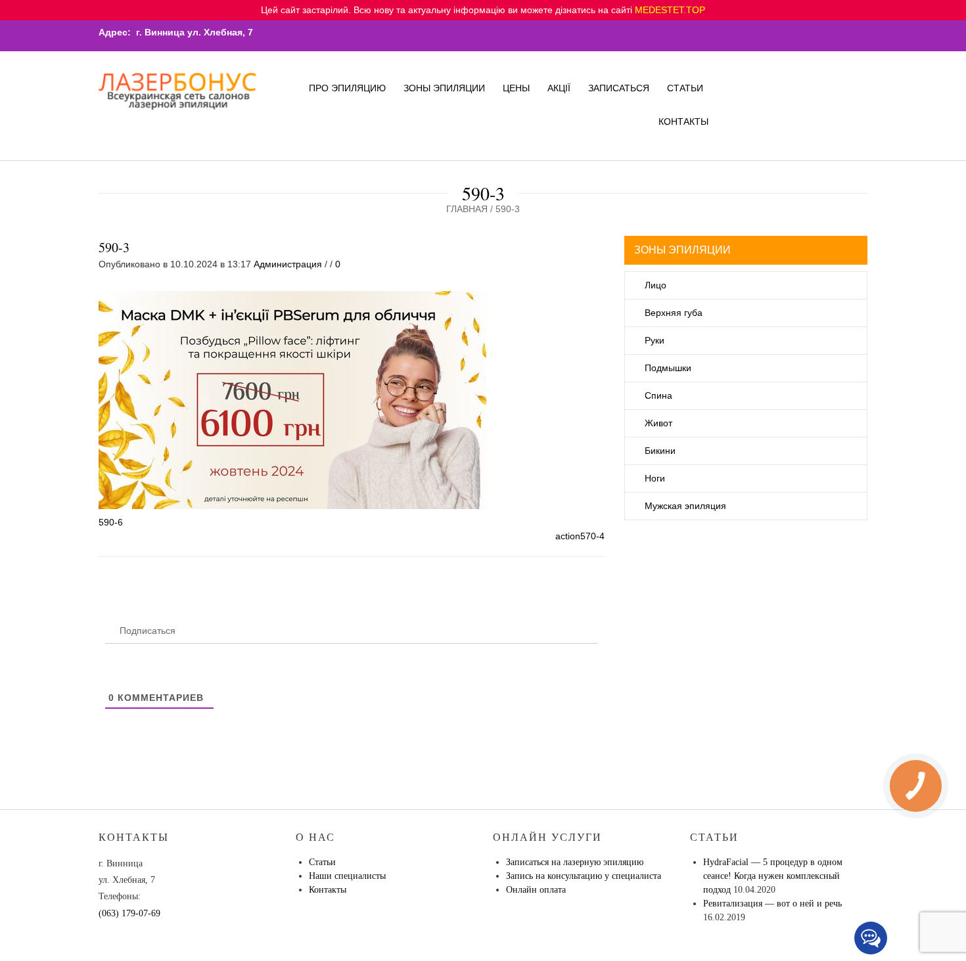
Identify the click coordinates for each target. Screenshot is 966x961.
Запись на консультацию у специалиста (583, 876)
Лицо (655, 285)
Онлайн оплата (536, 890)
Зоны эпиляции (444, 88)
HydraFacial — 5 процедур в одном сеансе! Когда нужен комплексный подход (772, 876)
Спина (658, 395)
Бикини (660, 450)
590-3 (114, 247)
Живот (658, 423)
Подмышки (668, 368)
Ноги (655, 478)
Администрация (288, 264)
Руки (654, 340)
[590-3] (292, 399)
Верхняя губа (673, 312)
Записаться (618, 88)
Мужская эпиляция (685, 506)
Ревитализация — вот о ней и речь (772, 903)
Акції (558, 88)
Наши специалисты (347, 876)
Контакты (683, 121)
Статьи (685, 88)
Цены (516, 88)
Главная (467, 209)
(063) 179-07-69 (129, 913)
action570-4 (580, 536)
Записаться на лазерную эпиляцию (574, 862)
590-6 (111, 522)
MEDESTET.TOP (670, 10)
